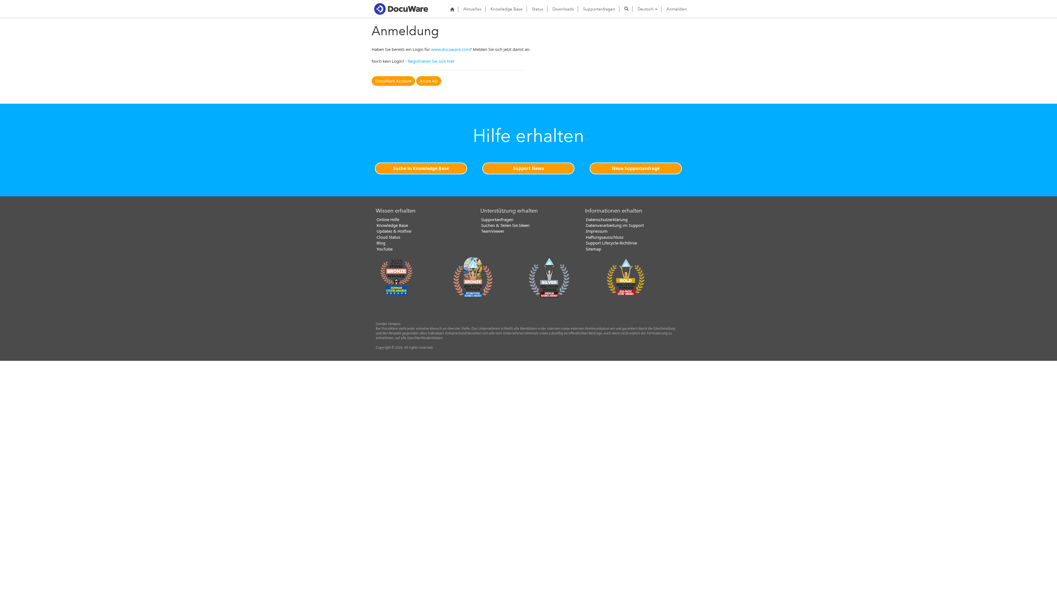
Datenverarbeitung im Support (615, 225)
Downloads (563, 9)
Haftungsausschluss (604, 237)
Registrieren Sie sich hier (431, 61)
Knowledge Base (507, 9)
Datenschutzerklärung (607, 219)
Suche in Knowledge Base (421, 168)
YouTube (385, 249)
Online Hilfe (388, 219)
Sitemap (593, 249)
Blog (381, 243)
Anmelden (676, 9)
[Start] (452, 9)
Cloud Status (388, 237)
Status (537, 9)
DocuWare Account (393, 81)
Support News (528, 168)
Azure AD (429, 81)
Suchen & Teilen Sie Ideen (505, 225)
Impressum (596, 231)
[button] (626, 9)
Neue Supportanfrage (636, 168)
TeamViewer (492, 231)
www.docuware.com (450, 49)
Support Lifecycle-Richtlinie (611, 243)
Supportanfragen (599, 9)
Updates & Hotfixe (394, 231)
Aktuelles (472, 9)
